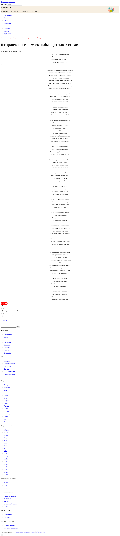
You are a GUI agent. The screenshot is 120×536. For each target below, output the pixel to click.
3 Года (6, 435)
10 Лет (6, 453)
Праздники (7, 361)
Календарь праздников (6, 320)
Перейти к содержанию (8, 2)
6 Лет (5, 443)
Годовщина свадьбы (10, 371)
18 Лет (6, 474)
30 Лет (6, 488)
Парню (6, 408)
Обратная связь (40, 532)
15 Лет (6, 467)
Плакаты (6, 31)
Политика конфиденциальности (25, 532)
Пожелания (7, 23)
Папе (5, 393)
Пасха (6, 506)
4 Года (6, 438)
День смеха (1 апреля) (10, 504)
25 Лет (6, 485)
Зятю (5, 422)
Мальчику (7, 414)
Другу (6, 403)
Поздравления (8, 15)
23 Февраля (7, 498)
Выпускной (7, 366)
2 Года (6, 432)
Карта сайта (7, 33)
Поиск (3, 324)
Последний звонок (9, 363)
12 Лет (6, 459)
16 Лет (6, 469)
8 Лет (5, 448)
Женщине (7, 385)
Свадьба (6, 369)
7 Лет (5, 445)
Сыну (5, 419)
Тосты (6, 20)
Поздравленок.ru (6, 7)
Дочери (6, 416)
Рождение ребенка (9, 374)
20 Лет (6, 482)
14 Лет (6, 464)
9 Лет (5, 451)
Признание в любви (10, 377)
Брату (5, 398)
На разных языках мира (11, 528)
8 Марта (6, 501)
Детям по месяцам (9, 525)
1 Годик (6, 430)
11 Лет (6, 456)
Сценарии (7, 28)
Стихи (6, 18)
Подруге (6, 400)
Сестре (6, 395)
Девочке (6, 411)
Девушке (6, 406)
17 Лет (6, 472)
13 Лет (6, 461)
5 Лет (5, 440)
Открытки (7, 26)
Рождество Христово (10, 496)
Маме (5, 390)
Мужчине (7, 387)
